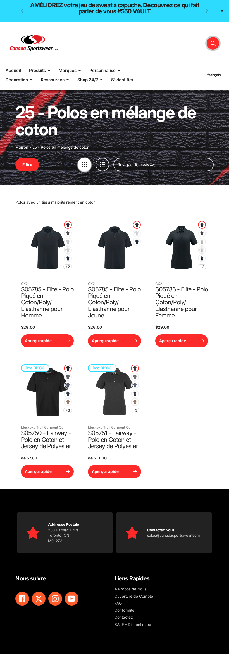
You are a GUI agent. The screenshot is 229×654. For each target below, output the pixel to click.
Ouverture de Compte (134, 596)
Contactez (124, 617)
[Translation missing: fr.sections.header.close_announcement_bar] (222, 11)
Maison (21, 147)
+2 (68, 267)
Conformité (124, 610)
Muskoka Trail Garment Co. (42, 427)
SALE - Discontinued (133, 624)
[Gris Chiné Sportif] (67, 241)
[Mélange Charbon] (67, 376)
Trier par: (126, 164)
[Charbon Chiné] (67, 233)
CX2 (24, 284)
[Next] (206, 11)
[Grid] (84, 164)
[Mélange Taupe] (67, 402)
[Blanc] (67, 250)
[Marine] (67, 258)
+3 (68, 410)
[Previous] (22, 11)
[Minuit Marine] (67, 393)
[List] (102, 164)
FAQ (118, 603)
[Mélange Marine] (67, 385)
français (214, 75)
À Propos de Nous (131, 589)
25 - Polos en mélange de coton (60, 147)
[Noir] (67, 224)
